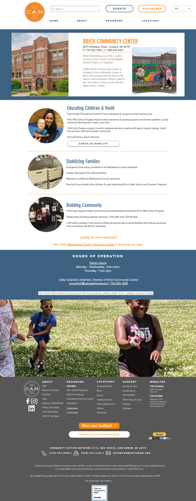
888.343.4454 (115, 50)
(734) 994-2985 (59, 453)
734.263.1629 (94, 50)
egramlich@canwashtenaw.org (88, 283)
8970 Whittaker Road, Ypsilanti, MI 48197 (106, 46)
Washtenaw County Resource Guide (91, 244)
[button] (119, 8)
